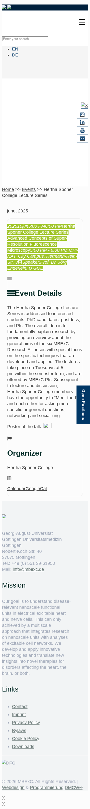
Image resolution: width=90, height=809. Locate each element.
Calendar (16, 488)
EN (15, 48)
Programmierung (47, 787)
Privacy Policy (26, 722)
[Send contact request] (82, 138)
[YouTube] (82, 130)
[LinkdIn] (82, 122)
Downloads (23, 746)
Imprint (19, 714)
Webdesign (13, 787)
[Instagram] (82, 114)
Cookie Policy (25, 738)
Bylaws (19, 730)
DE (15, 54)
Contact (20, 706)
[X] (84, 105)
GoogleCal (36, 488)
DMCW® (73, 787)
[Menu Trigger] (82, 22)
